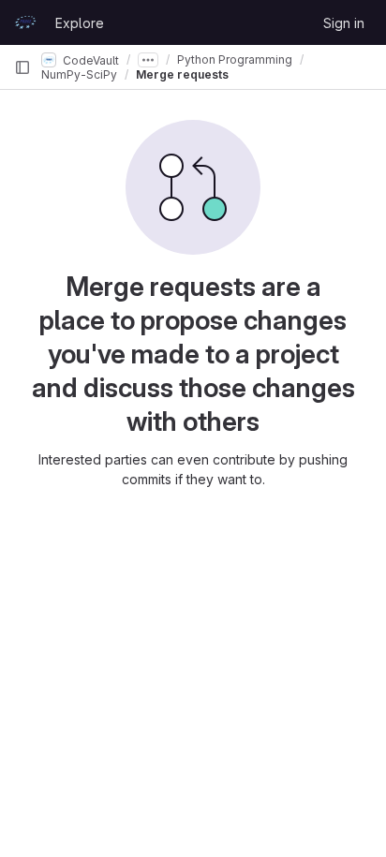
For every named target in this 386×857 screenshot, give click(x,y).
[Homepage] (25, 22)
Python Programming (234, 59)
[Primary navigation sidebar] (22, 67)
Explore (79, 23)
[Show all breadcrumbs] (148, 59)
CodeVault (89, 59)
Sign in (343, 23)
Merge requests (182, 74)
